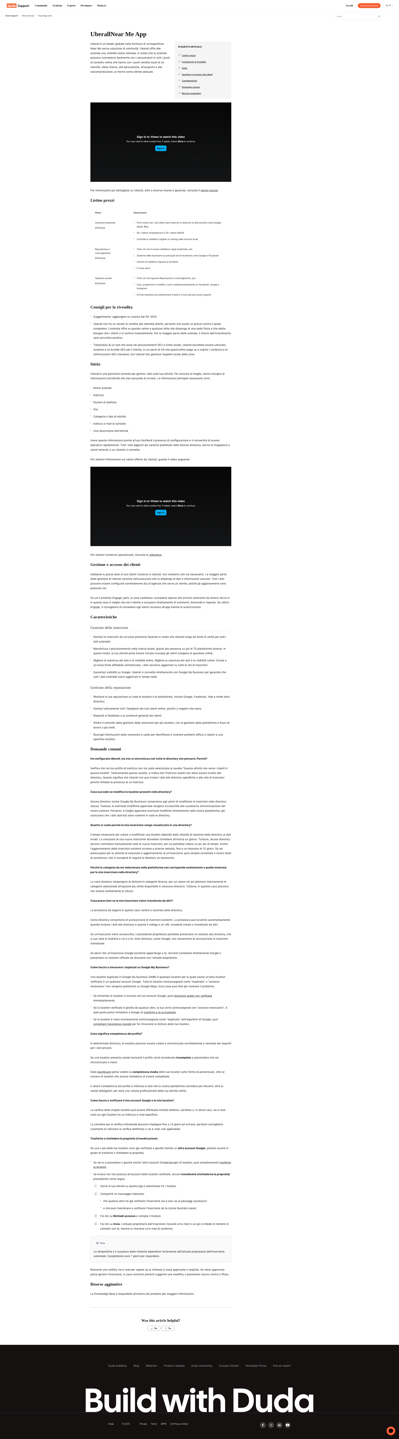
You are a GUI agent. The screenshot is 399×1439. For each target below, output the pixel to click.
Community (41, 5)
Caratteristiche (189, 80)
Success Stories (229, 1365)
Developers (86, 5)
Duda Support (11, 16)
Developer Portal (255, 1365)
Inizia (184, 68)
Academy (57, 5)
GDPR (163, 1423)
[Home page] (18, 5)
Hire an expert (282, 1365)
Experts (71, 5)
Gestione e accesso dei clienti (197, 74)
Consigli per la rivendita (194, 62)
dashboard (104, 1071)
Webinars (151, 1365)
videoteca (155, 554)
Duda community (201, 1365)
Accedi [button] (349, 5)
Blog (136, 1365)
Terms (154, 1423)
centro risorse (209, 190)
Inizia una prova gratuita (369, 6)
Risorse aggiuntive (191, 93)
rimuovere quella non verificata (193, 995)
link (141, 1186)
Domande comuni (191, 87)
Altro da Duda (28, 16)
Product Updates (174, 1365)
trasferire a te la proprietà (160, 1012)
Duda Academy (117, 1365)
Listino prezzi (189, 55)
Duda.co (101, 5)
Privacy (143, 1423)
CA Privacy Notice (179, 1423)
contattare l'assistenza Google (112, 1024)
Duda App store (45, 16)
